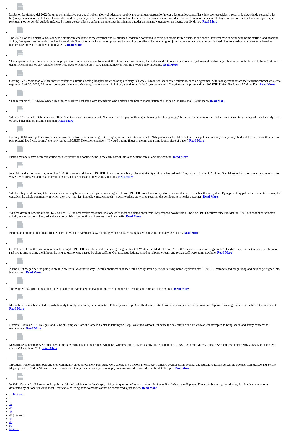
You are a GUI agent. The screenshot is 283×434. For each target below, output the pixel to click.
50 (10, 425)
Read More (209, 21)
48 (10, 418)
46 (10, 411)
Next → (14, 429)
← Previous (16, 394)
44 (10, 404)
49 (10, 422)
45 (10, 408)
